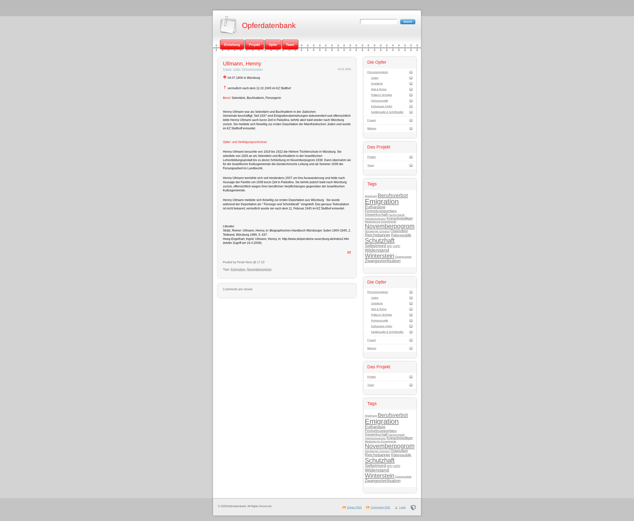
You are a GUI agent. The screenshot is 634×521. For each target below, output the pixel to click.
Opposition (399, 231)
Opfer (273, 45)
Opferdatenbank (269, 25)
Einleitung (232, 45)
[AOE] (413, 507)
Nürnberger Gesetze (377, 231)
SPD (389, 246)
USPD (396, 246)
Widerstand (377, 250)
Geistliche (377, 83)
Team (290, 45)
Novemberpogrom (259, 269)
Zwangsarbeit (403, 256)
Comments (380, 507)
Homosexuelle (379, 100)
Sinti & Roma (378, 89)
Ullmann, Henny (242, 63)
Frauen (227, 69)
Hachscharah (396, 214)
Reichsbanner (377, 234)
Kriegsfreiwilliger (400, 218)
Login (402, 507)
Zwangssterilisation (382, 260)
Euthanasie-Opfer (381, 106)
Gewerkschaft (376, 215)
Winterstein (379, 255)
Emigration (238, 269)
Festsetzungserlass (381, 211)
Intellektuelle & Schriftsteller (387, 112)
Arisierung (371, 196)
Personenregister (252, 69)
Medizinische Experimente (380, 221)
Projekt (254, 45)
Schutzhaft (380, 240)
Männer (371, 128)
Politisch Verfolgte (381, 94)
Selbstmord (375, 245)
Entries (354, 507)
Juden (236, 69)
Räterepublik (401, 235)
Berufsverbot (393, 195)
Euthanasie (375, 206)
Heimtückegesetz (375, 218)
